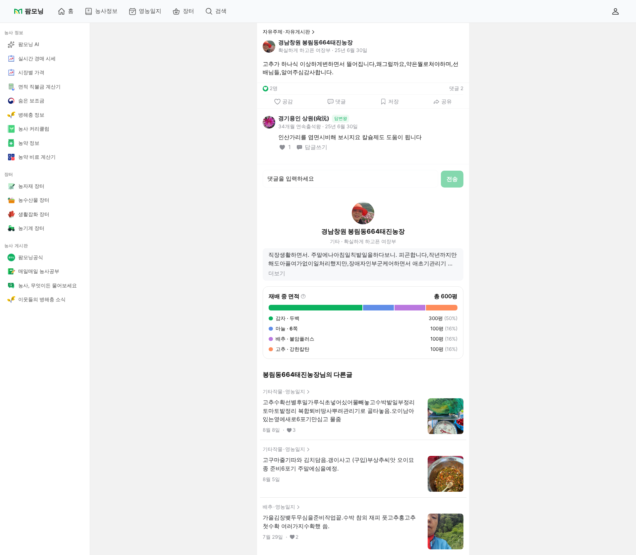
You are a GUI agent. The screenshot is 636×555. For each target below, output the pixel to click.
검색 (221, 11)
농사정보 (106, 11)
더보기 (276, 273)
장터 (188, 11)
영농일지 (150, 11)
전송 (452, 179)
